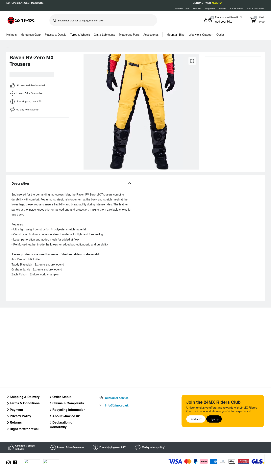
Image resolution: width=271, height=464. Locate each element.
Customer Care (181, 8)
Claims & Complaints (68, 403)
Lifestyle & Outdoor (200, 34)
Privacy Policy (20, 416)
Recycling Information (69, 409)
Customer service (117, 398)
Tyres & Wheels (80, 34)
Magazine (210, 8)
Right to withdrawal (23, 429)
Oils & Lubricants (104, 34)
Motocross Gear (31, 34)
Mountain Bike (176, 34)
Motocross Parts (129, 34)
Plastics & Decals (55, 34)
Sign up (214, 419)
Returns (15, 422)
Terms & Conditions (24, 403)
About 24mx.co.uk (256, 8)
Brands (222, 8)
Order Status (61, 396)
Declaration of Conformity (61, 424)
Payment (16, 409)
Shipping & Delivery (24, 396)
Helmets (11, 34)
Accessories (151, 34)
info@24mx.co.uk (117, 405)
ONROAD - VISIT (207, 3)
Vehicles (197, 8)
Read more (196, 419)
